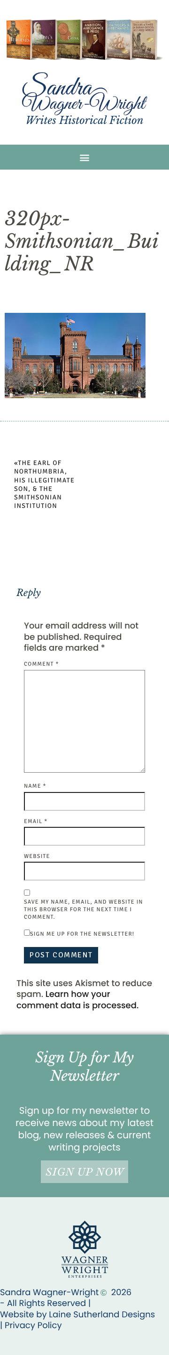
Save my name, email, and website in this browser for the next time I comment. (83, 909)
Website (37, 856)
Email (35, 821)
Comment (41, 664)
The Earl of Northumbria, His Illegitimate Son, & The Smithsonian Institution (44, 484)
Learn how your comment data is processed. (77, 999)
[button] (84, 157)
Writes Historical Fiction (84, 120)
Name (35, 786)
